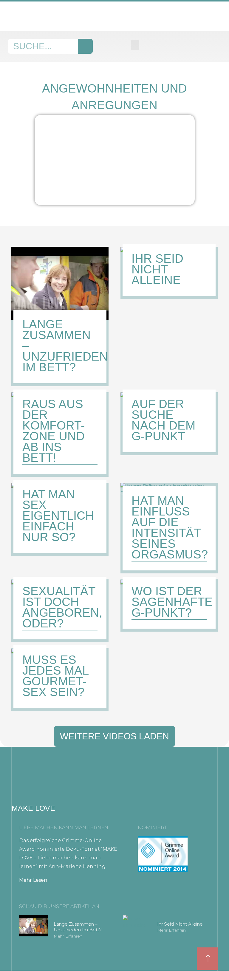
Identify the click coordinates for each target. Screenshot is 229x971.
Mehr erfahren (68, 936)
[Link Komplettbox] (60, 316)
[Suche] (85, 46)
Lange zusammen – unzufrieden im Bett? (78, 927)
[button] (135, 45)
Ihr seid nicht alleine (180, 924)
